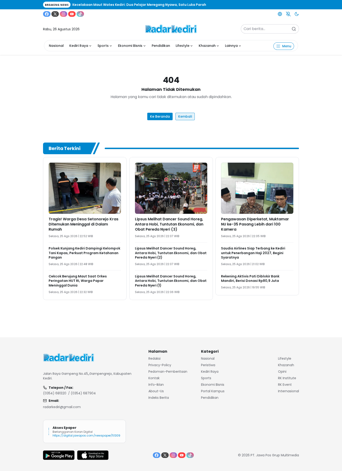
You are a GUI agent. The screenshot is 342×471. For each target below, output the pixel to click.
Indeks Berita (158, 397)
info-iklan (156, 384)
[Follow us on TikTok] (80, 14)
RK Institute (287, 378)
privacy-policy (159, 365)
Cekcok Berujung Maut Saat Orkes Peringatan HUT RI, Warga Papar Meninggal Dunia (78, 281)
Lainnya (231, 45)
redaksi (154, 358)
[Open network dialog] (280, 14)
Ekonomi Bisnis (130, 45)
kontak (154, 378)
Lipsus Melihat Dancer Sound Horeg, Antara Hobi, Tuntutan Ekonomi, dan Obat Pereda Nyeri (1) (171, 281)
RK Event (285, 384)
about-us (156, 391)
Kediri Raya (78, 45)
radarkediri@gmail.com (62, 407)
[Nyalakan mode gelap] (296, 14)
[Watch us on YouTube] (72, 14)
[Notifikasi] (288, 14)
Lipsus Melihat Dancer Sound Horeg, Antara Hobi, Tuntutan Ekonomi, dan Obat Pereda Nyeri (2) (171, 253)
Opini (282, 371)
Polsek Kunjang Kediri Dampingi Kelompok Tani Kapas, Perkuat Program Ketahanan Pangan (84, 253)
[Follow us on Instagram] (63, 14)
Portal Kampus (213, 391)
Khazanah (207, 45)
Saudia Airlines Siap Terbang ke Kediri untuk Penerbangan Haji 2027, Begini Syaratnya (253, 253)
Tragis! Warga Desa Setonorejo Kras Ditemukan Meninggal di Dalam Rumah (83, 224)
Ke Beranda (160, 116)
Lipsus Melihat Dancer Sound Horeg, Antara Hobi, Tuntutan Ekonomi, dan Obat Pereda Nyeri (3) (169, 224)
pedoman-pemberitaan (167, 371)
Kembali (185, 116)
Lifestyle (182, 45)
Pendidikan (161, 45)
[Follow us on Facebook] (46, 14)
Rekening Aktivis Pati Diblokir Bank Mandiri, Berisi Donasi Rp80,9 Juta (250, 278)
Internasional (288, 391)
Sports (103, 45)
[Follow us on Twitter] (55, 14)
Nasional (56, 45)
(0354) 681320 (54, 393)
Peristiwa (208, 365)
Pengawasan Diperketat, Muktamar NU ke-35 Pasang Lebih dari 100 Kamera (255, 224)
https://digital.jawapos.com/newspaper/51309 (86, 435)
